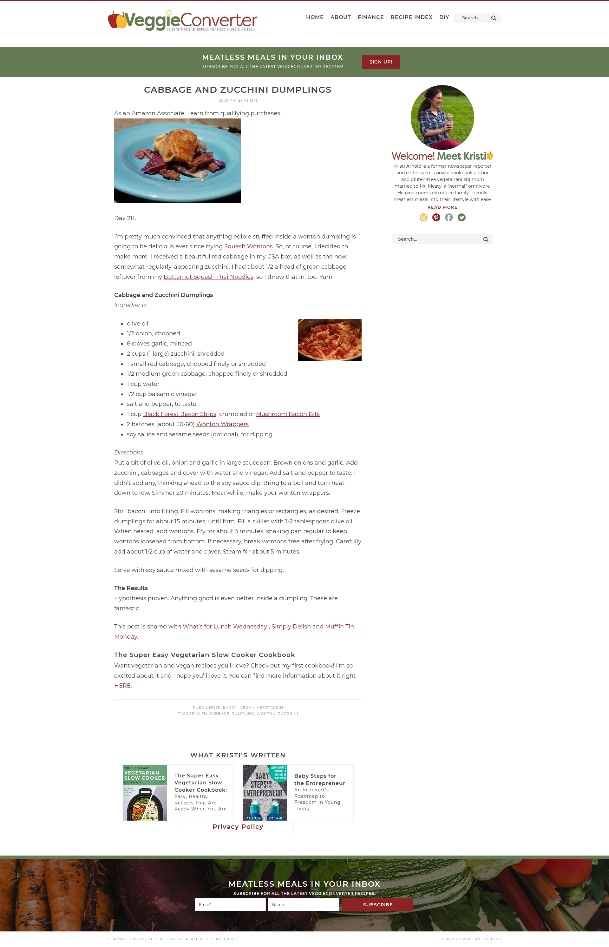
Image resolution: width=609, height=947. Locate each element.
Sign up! (381, 62)
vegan (247, 707)
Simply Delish (291, 626)
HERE (122, 685)
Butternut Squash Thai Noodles (208, 276)
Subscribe (378, 905)
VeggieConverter (182, 20)
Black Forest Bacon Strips (179, 414)
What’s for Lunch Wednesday (225, 626)
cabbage (219, 713)
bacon (230, 707)
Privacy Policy (238, 826)
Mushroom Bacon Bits (288, 414)
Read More (443, 207)
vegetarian (270, 707)
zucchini (288, 713)
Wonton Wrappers (222, 424)
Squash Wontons (248, 246)
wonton (266, 713)
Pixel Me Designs (481, 939)
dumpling (243, 713)
